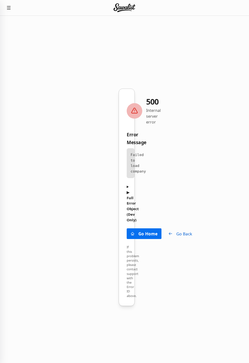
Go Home (148, 234)
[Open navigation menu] (9, 8)
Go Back (184, 234)
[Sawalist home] (124, 7)
